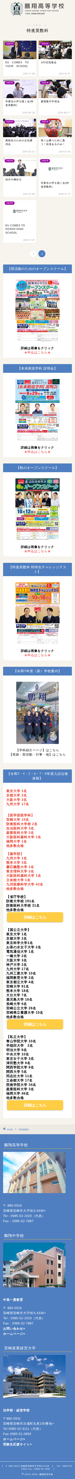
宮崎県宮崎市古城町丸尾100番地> (28, 1423)
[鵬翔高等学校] (37, 14)
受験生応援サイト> (17, 1444)
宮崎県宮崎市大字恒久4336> (24, 1210)
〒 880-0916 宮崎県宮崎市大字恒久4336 (27, 1466)
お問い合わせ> (14, 1328)
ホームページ (13, 1333)
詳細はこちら (35, 917)
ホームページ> (14, 1439)
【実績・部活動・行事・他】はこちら (37, 754)
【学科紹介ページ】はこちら (37, 750)
